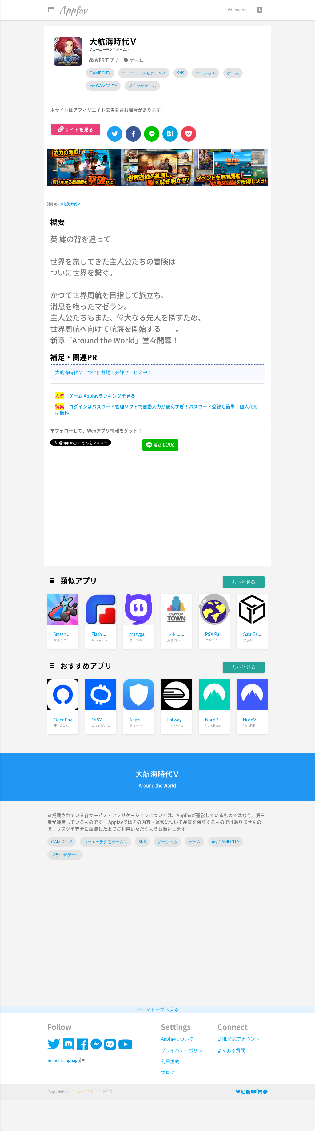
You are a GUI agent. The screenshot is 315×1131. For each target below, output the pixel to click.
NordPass (215, 719)
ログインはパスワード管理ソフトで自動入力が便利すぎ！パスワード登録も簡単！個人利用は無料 (156, 409)
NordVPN (253, 719)
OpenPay (63, 719)
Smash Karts (66, 634)
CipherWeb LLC (86, 1091)
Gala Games (254, 634)
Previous (54, 169)
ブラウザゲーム (142, 85)
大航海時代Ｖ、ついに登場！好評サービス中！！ (106, 372)
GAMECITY (100, 72)
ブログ (168, 1072)
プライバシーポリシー (184, 1050)
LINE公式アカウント (238, 1038)
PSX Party (215, 634)
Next (259, 169)
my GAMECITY (103, 85)
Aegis (134, 719)
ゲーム (233, 72)
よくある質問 (231, 1050)
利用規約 (170, 1061)
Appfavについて (177, 1038)
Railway (174, 719)
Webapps (237, 9)
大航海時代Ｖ (70, 203)
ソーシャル (206, 72)
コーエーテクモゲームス (144, 72)
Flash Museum (105, 634)
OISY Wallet (103, 719)
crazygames (140, 634)
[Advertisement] (157, 512)
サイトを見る (79, 129)
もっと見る (244, 581)
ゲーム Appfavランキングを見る (102, 395)
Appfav (67, 10)
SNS (180, 72)
